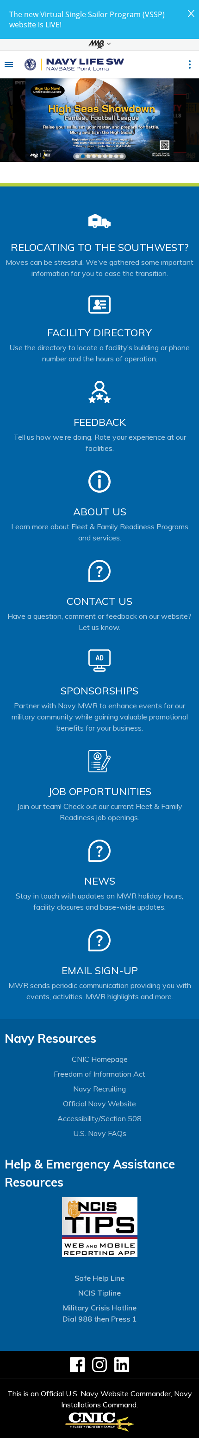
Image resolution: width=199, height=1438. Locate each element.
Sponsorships (99, 690)
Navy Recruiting (99, 1088)
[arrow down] (99, 44)
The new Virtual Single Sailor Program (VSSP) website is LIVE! (87, 19)
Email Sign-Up (100, 970)
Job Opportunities (99, 791)
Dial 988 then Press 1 (99, 1318)
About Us (99, 511)
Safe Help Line (99, 1278)
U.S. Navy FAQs (99, 1133)
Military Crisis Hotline (100, 1307)
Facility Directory (99, 332)
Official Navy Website (99, 1103)
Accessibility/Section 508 (99, 1118)
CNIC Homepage (100, 1059)
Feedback (100, 422)
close (191, 13)
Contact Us (99, 601)
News (99, 880)
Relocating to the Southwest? (99, 247)
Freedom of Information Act (99, 1073)
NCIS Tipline (99, 1292)
